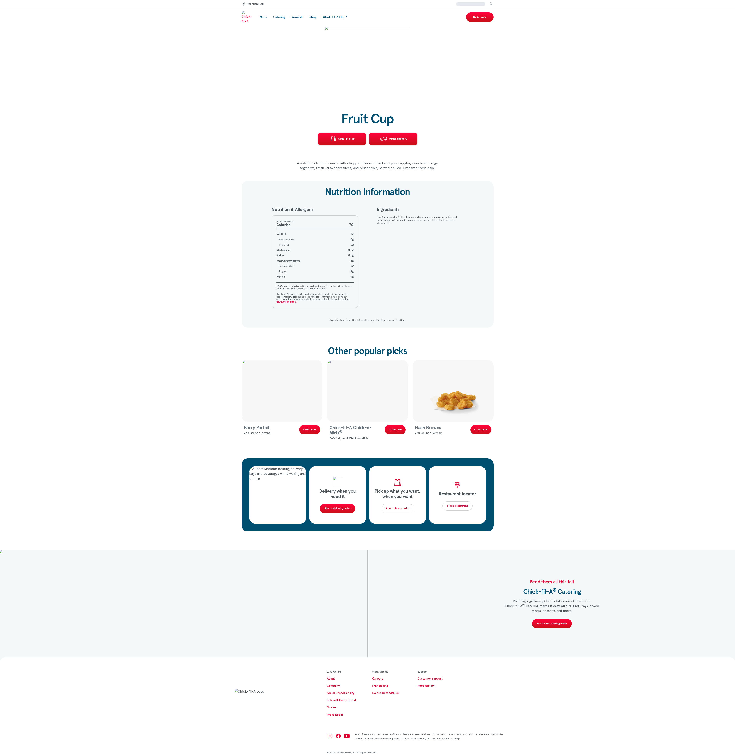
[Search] (491, 4)
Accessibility (426, 685)
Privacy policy (440, 733)
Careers (377, 678)
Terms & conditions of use (416, 733)
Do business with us (385, 693)
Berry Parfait (257, 427)
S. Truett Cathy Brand (341, 700)
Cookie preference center (489, 733)
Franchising (380, 685)
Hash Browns (428, 427)
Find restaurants (255, 4)
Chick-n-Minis (350, 430)
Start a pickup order (397, 508)
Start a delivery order (337, 508)
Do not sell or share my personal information (425, 738)
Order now (479, 17)
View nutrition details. (286, 301)
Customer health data (389, 733)
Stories (331, 707)
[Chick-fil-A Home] (247, 17)
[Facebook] (338, 736)
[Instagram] (330, 736)
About (331, 678)
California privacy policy (461, 733)
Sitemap (455, 738)
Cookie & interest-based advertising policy (377, 738)
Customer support (430, 678)
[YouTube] (347, 736)
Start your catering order (552, 623)
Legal (357, 733)
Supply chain (368, 733)
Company (333, 685)
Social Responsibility (340, 693)
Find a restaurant (457, 506)
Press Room (335, 714)
